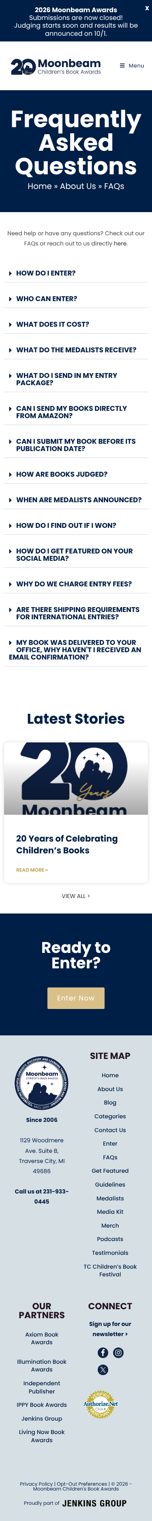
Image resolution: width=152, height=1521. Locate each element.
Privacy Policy (36, 1484)
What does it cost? (52, 324)
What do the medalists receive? (76, 350)
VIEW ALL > (76, 896)
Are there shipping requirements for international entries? (78, 613)
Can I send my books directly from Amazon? (71, 412)
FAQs (110, 1157)
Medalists (110, 1198)
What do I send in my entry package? (66, 379)
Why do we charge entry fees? (74, 584)
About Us (78, 186)
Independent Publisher (42, 1387)
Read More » (32, 870)
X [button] (147, 8)
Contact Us (110, 1130)
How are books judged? (61, 474)
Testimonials (110, 1253)
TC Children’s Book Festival (110, 1271)
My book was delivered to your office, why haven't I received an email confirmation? (75, 650)
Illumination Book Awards (41, 1366)
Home (40, 186)
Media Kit (110, 1212)
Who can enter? (46, 299)
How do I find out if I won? (66, 525)
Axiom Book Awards (41, 1338)
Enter (110, 1143)
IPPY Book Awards (42, 1405)
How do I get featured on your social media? (74, 554)
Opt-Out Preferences (82, 1484)
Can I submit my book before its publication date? (76, 444)
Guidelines (110, 1184)
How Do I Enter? (46, 273)
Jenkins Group (41, 1419)
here (120, 243)
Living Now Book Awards (42, 1436)
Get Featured (110, 1171)
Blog (110, 1102)
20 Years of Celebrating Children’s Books (67, 845)
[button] (76, 273)
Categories (110, 1116)
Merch (110, 1226)
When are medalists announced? (79, 500)
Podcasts (110, 1239)
